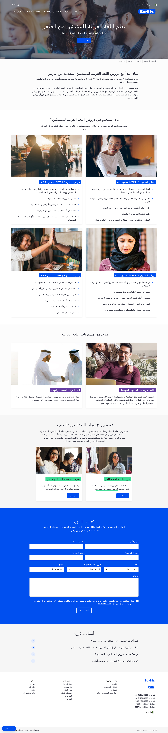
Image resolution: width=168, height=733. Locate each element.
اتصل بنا (140, 5)
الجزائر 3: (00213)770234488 (145, 701)
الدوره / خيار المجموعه (92, 564)
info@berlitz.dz (104, 603)
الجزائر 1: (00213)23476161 (145, 695)
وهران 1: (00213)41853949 (145, 704)
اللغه (136, 564)
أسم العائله (78, 542)
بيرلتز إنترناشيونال (29, 693)
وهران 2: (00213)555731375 (145, 707)
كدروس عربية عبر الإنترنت (107, 489)
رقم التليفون (77, 553)
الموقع (61, 564)
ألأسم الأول (133, 542)
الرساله (136, 576)
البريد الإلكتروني (132, 553)
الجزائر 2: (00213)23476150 (145, 698)
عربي (130, 61)
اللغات (138, 61)
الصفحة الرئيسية (150, 61)
